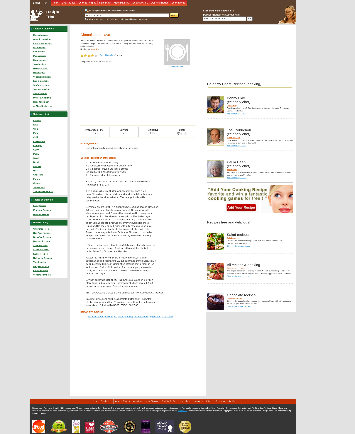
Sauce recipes (40, 93)
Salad (36, 158)
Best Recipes (68, 2)
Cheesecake (39, 141)
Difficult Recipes (41, 214)
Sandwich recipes (41, 89)
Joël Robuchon (233, 137)
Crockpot (37, 145)
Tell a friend (220, 401)
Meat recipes (39, 47)
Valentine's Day (40, 245)
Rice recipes (39, 72)
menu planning (125, 316)
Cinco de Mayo (40, 270)
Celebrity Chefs (140, 2)
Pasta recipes (39, 56)
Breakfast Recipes (42, 237)
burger (134, 19)
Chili (35, 137)
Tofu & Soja (39, 187)
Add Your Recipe (159, 2)
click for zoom (177, 67)
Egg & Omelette (41, 81)
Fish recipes (39, 52)
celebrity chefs (141, 316)
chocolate (98, 19)
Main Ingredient (41, 114)
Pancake (37, 166)
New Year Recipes (41, 233)
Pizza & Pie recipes (42, 43)
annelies (95, 49)
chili (121, 19)
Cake (35, 129)
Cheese (36, 183)
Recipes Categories (43, 28)
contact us (182, 411)
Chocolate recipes (234, 298)
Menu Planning (121, 2)
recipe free (52, 14)
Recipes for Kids (41, 266)
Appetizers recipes (42, 39)
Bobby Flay (232, 105)
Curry (36, 150)
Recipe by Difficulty (43, 199)
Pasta (36, 154)
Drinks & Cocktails (42, 98)
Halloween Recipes (42, 258)
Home (56, 2)
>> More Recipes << (42, 106)
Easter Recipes (40, 254)
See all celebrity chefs (236, 113)
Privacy (209, 401)
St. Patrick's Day (41, 249)
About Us (199, 401)
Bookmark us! (178, 2)
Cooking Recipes (87, 2)
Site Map (232, 401)
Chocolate (38, 175)
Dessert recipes (40, 35)
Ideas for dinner (41, 102)
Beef (35, 124)
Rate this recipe (107, 55)
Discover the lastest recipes (238, 246)
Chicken (37, 120)
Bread (36, 162)
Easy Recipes (39, 206)
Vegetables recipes (42, 77)
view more (143, 19)
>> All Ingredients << (43, 191)
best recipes (110, 316)
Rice (35, 171)
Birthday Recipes (41, 241)
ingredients (155, 316)
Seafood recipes (41, 85)
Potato (36, 179)
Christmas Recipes (42, 229)
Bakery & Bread (40, 68)
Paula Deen (232, 169)
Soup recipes (39, 60)
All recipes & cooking (236, 268)
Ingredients (105, 2)
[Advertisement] (138, 98)
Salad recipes (39, 64)
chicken (108, 19)
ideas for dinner (95, 316)
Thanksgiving (40, 262)
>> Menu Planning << (43, 275)
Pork (35, 133)
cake (116, 19)
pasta (127, 19)
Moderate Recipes (42, 210)
